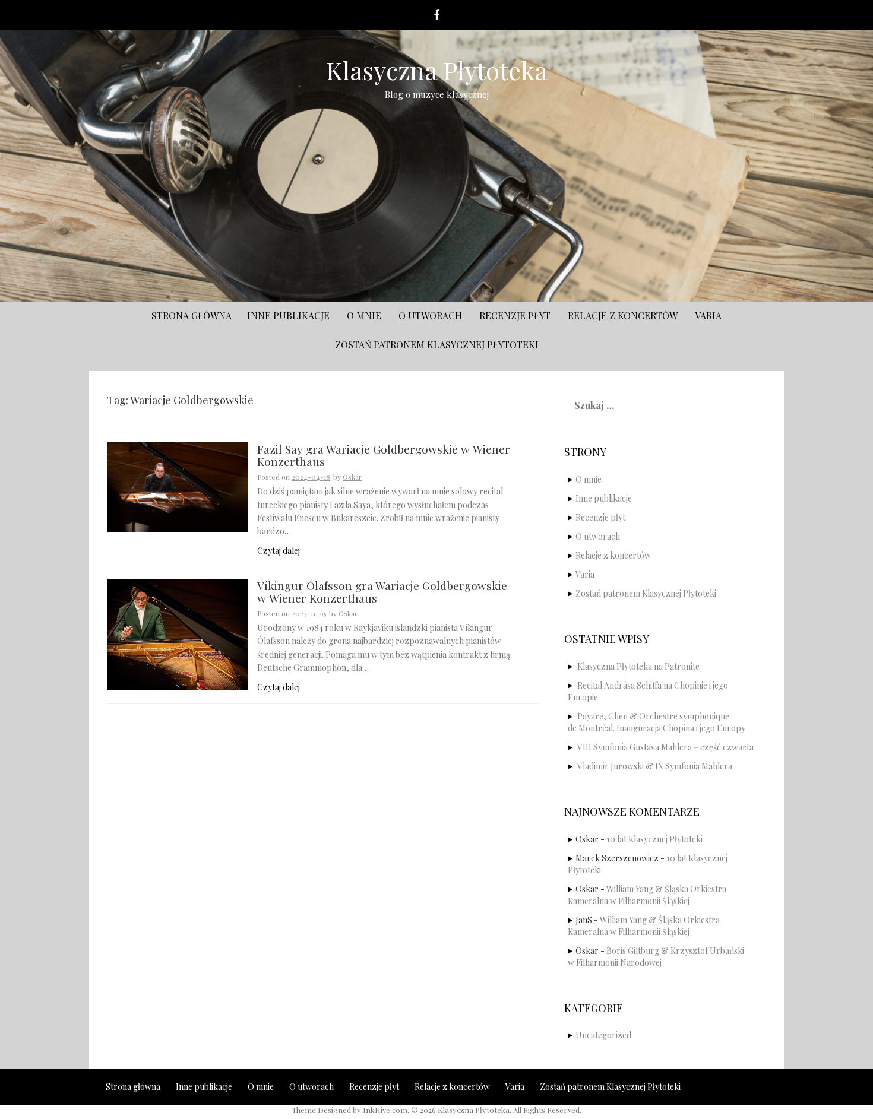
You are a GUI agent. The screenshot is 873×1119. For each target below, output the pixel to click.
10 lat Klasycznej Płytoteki (654, 839)
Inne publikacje (288, 315)
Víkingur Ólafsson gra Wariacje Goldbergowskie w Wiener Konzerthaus (382, 592)
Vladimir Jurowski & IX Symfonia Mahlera (654, 766)
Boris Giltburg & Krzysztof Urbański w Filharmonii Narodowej (656, 956)
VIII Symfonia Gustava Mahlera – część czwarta (665, 747)
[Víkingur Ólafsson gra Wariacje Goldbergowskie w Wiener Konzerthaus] (177, 633)
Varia (708, 315)
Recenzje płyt (515, 315)
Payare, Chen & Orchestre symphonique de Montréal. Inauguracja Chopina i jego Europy (656, 722)
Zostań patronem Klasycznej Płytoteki (437, 344)
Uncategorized (603, 1035)
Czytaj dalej (278, 550)
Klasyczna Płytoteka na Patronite (638, 666)
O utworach (430, 315)
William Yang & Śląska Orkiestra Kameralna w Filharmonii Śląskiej (647, 894)
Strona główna (191, 315)
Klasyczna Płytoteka (437, 70)
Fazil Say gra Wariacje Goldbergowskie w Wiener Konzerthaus (383, 456)
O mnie (364, 315)
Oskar (352, 476)
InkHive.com (385, 1110)
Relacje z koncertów (623, 315)
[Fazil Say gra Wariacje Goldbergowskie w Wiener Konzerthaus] (177, 486)
